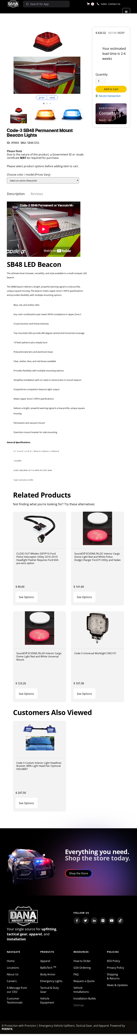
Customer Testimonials (15, 1000)
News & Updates (117, 985)
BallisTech (48, 967)
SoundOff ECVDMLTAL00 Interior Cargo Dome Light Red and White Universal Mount (38, 656)
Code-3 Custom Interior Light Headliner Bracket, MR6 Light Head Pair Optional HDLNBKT (38, 766)
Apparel (45, 961)
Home (11, 961)
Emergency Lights (51, 981)
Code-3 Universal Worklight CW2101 (95, 653)
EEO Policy (113, 961)
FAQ (76, 974)
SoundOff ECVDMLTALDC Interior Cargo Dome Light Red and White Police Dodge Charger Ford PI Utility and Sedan (97, 556)
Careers (12, 981)
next (52, 97)
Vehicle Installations (81, 990)
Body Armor (47, 974)
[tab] (16, 194)
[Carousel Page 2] (47, 103)
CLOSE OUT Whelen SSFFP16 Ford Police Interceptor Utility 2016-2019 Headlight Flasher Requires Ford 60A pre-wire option (37, 558)
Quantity (102, 74)
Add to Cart (111, 89)
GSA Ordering (82, 967)
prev (41, 97)
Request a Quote (84, 981)
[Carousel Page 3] (50, 103)
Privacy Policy (115, 967)
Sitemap (79, 1005)
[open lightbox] (47, 60)
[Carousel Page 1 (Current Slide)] (44, 103)
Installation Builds (85, 998)
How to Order (82, 961)
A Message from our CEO (17, 990)
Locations (13, 967)
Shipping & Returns (113, 976)
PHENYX (7, 1029)
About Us (13, 974)
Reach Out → (106, 120)
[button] (90, 4)
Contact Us (114, 4)
